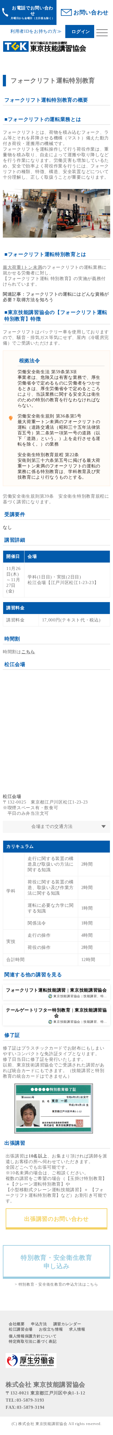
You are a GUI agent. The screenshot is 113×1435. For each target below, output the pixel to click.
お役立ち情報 (51, 1329)
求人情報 (77, 1329)
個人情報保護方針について (32, 1336)
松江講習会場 (21, 1329)
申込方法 (39, 1324)
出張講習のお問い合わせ (56, 1219)
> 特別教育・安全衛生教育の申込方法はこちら (56, 1284)
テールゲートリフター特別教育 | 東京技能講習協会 (56, 1013)
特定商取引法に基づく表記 (32, 1341)
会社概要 (17, 1324)
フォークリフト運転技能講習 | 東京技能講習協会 (56, 990)
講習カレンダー (67, 1324)
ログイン (81, 31)
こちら (28, 652)
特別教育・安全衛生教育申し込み (56, 1261)
